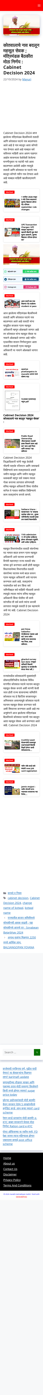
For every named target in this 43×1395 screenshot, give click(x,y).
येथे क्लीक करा (31, 271)
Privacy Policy (12, 1180)
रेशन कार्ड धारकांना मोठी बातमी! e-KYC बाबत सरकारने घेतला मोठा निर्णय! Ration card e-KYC (20, 1122)
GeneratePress (21, 1196)
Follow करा (32, 287)
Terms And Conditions (17, 1185)
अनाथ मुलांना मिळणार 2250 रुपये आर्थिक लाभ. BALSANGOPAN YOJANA (19, 942)
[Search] (37, 1052)
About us (9, 1163)
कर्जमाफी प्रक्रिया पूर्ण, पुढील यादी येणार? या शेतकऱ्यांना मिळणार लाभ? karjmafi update (20, 1073)
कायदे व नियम (15, 893)
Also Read (9, 192)
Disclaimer (10, 1174)
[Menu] (39, 5)
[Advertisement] (21, 108)
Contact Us (10, 1169)
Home (7, 1158)
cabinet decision (18, 898)
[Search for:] (18, 1052)
